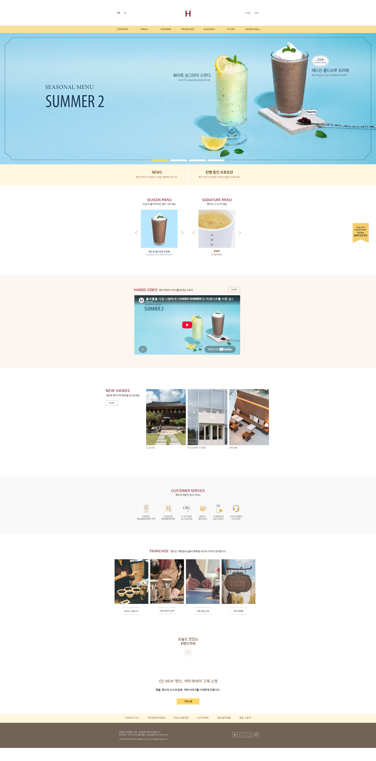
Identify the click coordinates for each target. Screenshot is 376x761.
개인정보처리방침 (156, 718)
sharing (166, 29)
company (122, 29)
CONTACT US (132, 718)
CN (125, 13)
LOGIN (248, 13)
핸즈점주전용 (224, 718)
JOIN (256, 13)
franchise (187, 29)
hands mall (252, 29)
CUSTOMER (203, 718)
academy (209, 29)
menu (144, 29)
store (231, 29)
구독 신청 (188, 701)
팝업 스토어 (245, 718)
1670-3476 (131, 735)
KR (119, 13)
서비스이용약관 (181, 718)
